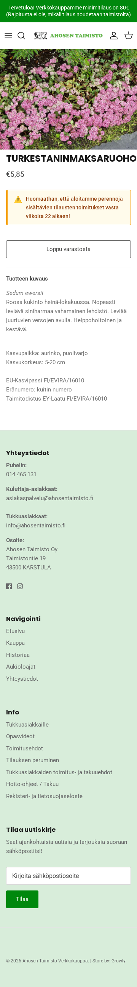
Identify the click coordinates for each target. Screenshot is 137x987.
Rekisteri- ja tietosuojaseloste (44, 796)
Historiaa (18, 655)
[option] (68, 99)
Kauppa (15, 642)
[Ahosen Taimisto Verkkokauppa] (68, 35)
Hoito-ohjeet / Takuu (32, 784)
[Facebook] (9, 586)
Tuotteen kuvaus (27, 278)
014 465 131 (21, 474)
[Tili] (112, 35)
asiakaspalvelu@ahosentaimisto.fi (49, 498)
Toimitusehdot (24, 748)
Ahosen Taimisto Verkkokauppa (55, 961)
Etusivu (15, 631)
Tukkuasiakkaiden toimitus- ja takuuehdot (59, 772)
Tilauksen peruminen (32, 760)
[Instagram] (20, 586)
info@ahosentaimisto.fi (35, 525)
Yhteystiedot (22, 678)
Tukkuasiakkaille (27, 724)
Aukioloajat (20, 666)
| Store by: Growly (108, 961)
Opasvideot (20, 736)
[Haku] (25, 35)
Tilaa (22, 899)
